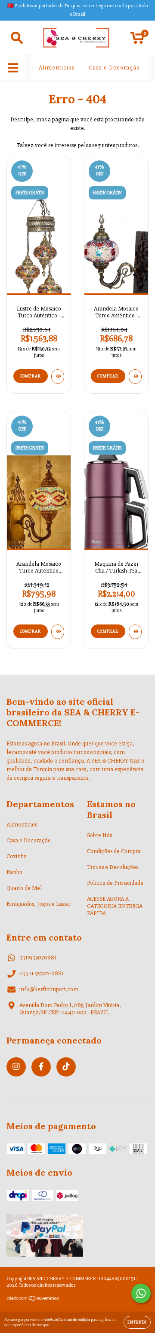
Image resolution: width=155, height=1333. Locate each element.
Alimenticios (56, 67)
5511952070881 (37, 957)
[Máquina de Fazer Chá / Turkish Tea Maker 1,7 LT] (135, 631)
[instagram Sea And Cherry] (16, 1067)
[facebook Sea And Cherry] (41, 1067)
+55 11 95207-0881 (41, 973)
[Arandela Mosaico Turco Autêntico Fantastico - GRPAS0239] (57, 631)
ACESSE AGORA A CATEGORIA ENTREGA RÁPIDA (115, 906)
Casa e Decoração (114, 67)
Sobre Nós (99, 835)
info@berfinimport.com (48, 989)
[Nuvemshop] (33, 1300)
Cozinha (16, 856)
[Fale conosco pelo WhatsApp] (141, 1293)
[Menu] (13, 68)
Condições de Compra (114, 851)
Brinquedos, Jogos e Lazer (38, 904)
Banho (14, 872)
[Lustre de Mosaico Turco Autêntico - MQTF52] (57, 376)
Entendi (137, 1322)
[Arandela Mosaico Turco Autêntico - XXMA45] (135, 376)
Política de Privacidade (115, 883)
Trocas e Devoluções (112, 867)
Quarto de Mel (24, 888)
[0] (137, 40)
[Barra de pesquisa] (16, 38)
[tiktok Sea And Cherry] (66, 1067)
